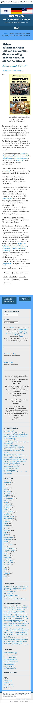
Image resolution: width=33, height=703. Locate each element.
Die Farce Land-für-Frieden (11, 445)
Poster (5, 553)
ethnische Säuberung (21, 158)
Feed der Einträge (8, 684)
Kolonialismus (16, 156)
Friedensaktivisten (18, 248)
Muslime (6, 541)
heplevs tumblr (23, 329)
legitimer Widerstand (19, 246)
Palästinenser (13, 66)
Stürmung (6, 250)
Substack (14, 342)
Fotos (5, 509)
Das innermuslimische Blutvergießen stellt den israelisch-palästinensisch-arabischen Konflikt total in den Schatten (15, 461)
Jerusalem (6, 525)
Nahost (5, 543)
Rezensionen (7, 557)
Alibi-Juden (7, 481)
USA (5, 568)
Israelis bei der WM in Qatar (25, 298)
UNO (5, 566)
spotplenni (20, 65)
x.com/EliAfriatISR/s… (10, 666)
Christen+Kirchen (8, 493)
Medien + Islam (8, 536)
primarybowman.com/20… (11, 654)
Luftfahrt (6, 534)
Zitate (5, 577)
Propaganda (7, 555)
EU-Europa (6, 500)
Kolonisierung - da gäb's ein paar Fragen (15, 588)
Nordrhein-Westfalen (9, 550)
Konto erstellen (8, 681)
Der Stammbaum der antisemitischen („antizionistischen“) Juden (9, 300)
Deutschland (7, 495)
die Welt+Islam (8, 497)
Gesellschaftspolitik (9, 516)
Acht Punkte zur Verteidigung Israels (14, 465)
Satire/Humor (7, 559)
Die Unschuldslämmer (9, 470)
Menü (16, 28)
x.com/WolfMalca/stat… (10, 657)
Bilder (5, 490)
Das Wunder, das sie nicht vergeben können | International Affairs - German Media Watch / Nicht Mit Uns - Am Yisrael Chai (16, 607)
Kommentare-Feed (9, 686)
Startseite (5, 33)
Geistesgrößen (8, 513)
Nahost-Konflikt (8, 545)
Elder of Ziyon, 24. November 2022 (13, 71)
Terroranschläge (8, 562)
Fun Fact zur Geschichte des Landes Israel (15, 599)
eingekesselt (7, 264)
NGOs (5, 546)
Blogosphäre (7, 491)
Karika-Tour (7, 527)
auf (16, 335)
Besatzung (19, 160)
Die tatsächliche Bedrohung (11, 440)
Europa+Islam (7, 504)
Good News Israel (8, 518)
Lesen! (5, 532)
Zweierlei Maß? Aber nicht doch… (13, 454)
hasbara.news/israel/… (10, 664)
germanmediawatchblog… (10, 656)
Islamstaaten (7, 521)
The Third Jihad (8, 362)
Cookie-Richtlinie (12, 696)
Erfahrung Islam (23, 333)
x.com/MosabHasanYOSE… (11, 661)
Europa (6, 502)
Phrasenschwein (8, 597)
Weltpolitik (7, 573)
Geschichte (7, 514)
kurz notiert (7, 530)
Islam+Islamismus (8, 520)
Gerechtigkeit (7, 198)
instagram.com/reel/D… (10, 652)
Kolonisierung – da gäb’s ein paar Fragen (15, 433)
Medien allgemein (8, 537)
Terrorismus (7, 564)
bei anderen (7, 488)
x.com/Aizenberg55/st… (10, 659)
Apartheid (24, 154)
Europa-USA (7, 507)
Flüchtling (6, 171)
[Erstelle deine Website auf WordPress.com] (16, 2)
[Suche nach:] (11, 314)
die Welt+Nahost (8, 498)
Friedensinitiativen (9, 511)
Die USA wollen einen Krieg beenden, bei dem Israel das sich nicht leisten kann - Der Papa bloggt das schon (16, 630)
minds (21, 336)
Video (5, 569)
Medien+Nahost (8, 539)
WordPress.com (8, 688)
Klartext (6, 529)
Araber (5, 484)
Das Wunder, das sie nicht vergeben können (16, 434)
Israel (21, 331)
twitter (12, 328)
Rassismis (6, 156)
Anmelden (6, 682)
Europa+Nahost (8, 506)
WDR (5, 571)
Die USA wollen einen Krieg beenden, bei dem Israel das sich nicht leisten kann (16, 634)
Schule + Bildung (8, 561)
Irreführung (22, 66)
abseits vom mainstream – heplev (17, 18)
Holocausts (6, 248)
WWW (5, 575)
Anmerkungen (7, 482)
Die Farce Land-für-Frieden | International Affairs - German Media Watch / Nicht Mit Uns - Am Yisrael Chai (16, 623)
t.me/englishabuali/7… (10, 668)
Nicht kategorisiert (9, 548)
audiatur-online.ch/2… (10, 663)
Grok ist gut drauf (8, 431)
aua (4, 486)
